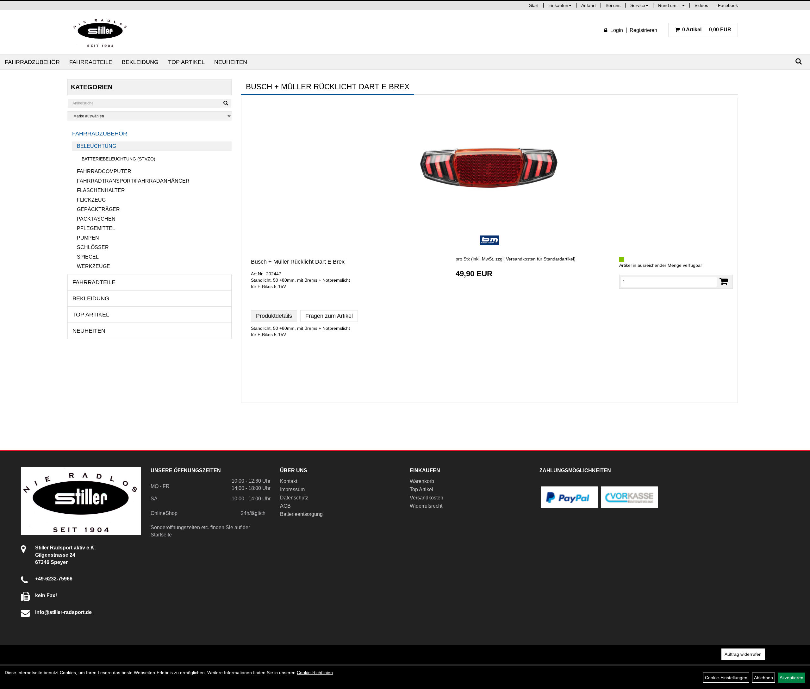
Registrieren (643, 30)
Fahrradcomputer (104, 171)
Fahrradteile (90, 62)
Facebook (728, 5)
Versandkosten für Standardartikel (540, 258)
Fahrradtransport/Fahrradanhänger (133, 181)
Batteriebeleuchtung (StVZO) (118, 158)
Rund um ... (670, 5)
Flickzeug (91, 200)
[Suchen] (798, 61)
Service (637, 5)
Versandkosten (426, 497)
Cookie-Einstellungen (726, 677)
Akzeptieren (791, 677)
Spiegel (88, 257)
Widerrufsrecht (426, 506)
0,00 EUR (706, 29)
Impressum (292, 489)
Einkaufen (558, 5)
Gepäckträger (98, 209)
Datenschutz (294, 497)
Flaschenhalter (101, 190)
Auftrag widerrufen (743, 654)
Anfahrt (588, 5)
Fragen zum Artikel (329, 316)
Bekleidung (140, 62)
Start (534, 5)
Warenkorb (422, 481)
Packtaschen (96, 219)
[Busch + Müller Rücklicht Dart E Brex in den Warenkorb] (723, 281)
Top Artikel (186, 62)
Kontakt (288, 481)
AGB (285, 506)
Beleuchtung (96, 146)
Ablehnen (763, 677)
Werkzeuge (93, 266)
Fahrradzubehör (32, 62)
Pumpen (88, 238)
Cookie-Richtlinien (315, 672)
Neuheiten (230, 62)
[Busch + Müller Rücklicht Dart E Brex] (489, 166)
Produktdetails (274, 316)
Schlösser (93, 247)
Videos (701, 5)
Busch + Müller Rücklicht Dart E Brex (298, 262)
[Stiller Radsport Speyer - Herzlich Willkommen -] (100, 32)
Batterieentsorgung (301, 514)
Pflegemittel (96, 228)
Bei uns (613, 5)
